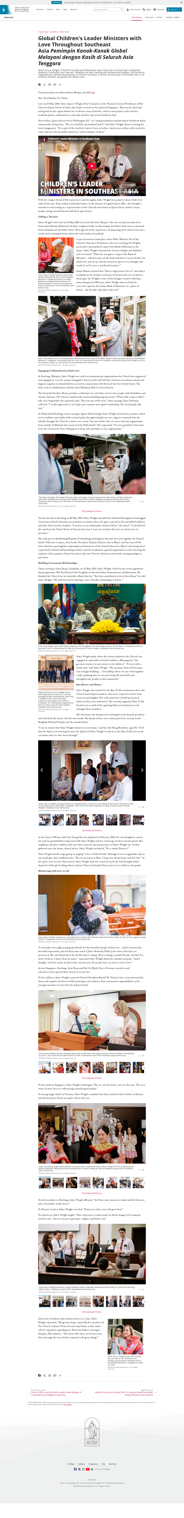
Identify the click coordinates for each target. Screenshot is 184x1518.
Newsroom (8, 17)
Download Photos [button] (93, 511)
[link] (39, 1375)
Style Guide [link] (67, 1404)
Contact (159, 17)
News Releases (136, 17)
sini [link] (93, 92)
